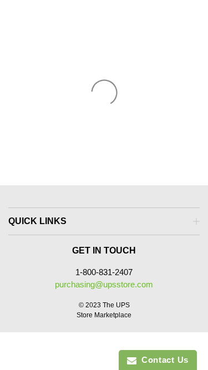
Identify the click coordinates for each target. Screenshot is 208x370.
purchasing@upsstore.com (104, 284)
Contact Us (162, 359)
